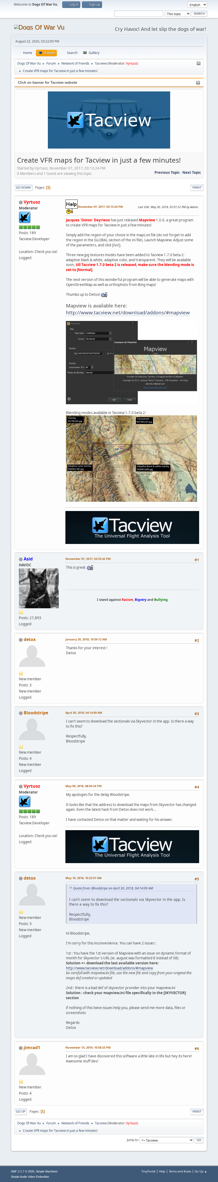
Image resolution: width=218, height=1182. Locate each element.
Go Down (23, 187)
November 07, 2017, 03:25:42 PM (88, 559)
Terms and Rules (180, 1171)
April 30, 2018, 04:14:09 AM (83, 713)
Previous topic (167, 172)
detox (30, 639)
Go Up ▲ (201, 1171)
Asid (28, 559)
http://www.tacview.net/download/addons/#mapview (128, 312)
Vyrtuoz (131, 63)
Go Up (20, 1111)
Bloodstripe (36, 713)
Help (162, 1171)
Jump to (132, 1140)
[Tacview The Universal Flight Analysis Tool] (21, 245)
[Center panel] (198, 63)
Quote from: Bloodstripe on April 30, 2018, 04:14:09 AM (113, 888)
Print (196, 187)
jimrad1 (32, 1047)
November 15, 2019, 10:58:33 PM (88, 1047)
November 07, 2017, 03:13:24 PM (100, 207)
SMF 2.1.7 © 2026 (22, 1171)
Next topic (191, 172)
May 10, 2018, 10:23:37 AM (83, 878)
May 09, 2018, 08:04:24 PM (83, 786)
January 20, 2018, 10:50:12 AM (86, 639)
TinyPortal (148, 1171)
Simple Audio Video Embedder (30, 1176)
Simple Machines (47, 1171)
